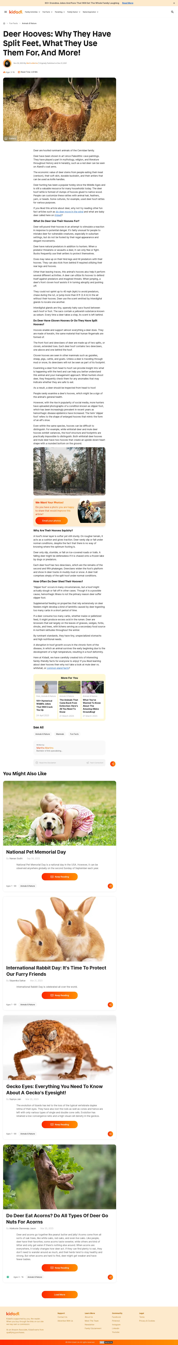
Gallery (12, 138)
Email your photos (51, 520)
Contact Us (62, 1317)
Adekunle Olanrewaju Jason (23, 1228)
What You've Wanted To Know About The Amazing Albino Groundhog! (92, 706)
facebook (116, 1317)
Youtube (115, 1332)
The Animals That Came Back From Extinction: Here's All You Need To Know (69, 706)
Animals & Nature (67, 696)
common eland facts (58, 668)
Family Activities (31, 12)
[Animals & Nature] (7, 1277)
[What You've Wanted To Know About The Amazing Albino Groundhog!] (93, 687)
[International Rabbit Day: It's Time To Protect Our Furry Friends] (59, 928)
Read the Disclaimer (47, 763)
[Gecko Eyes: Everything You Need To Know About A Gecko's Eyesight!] (59, 1047)
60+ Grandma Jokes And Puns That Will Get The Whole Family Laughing (82, 3)
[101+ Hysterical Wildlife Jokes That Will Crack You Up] (46, 687)
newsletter (89, 1324)
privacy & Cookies (147, 1321)
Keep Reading (62, 876)
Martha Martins (32, 63)
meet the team (92, 1321)
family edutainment (93, 1328)
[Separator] (112, 763)
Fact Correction (96, 763)
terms (142, 1317)
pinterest (116, 1321)
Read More (127, 3)
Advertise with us (65, 1321)
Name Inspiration (89, 12)
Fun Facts (46, 12)
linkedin (115, 1328)
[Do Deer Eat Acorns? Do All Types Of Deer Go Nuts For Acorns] (59, 1176)
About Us (89, 1317)
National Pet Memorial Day (36, 852)
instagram (116, 1324)
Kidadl (4, 23)
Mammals (60, 734)
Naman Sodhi (16, 858)
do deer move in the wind (69, 211)
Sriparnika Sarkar (18, 980)
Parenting (58, 12)
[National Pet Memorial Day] (59, 813)
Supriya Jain (15, 1099)
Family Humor (72, 12)
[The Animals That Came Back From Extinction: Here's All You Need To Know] (69, 687)
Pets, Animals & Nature (46, 696)
